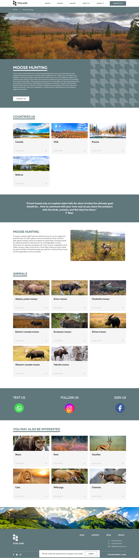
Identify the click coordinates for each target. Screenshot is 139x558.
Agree (91, 554)
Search (99, 3)
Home (15, 9)
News (108, 535)
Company (95, 535)
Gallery (73, 3)
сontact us (118, 3)
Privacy (121, 535)
